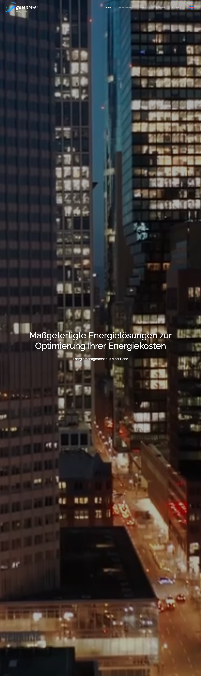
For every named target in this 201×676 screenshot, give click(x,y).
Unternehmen (125, 7)
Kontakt (176, 7)
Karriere (160, 7)
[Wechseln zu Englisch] (191, 7)
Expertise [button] (144, 7)
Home (108, 7)
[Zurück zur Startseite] (21, 7)
